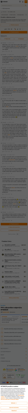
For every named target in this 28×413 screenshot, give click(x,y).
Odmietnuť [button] (14, 410)
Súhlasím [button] (14, 403)
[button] (3, 398)
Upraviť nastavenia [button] (14, 407)
